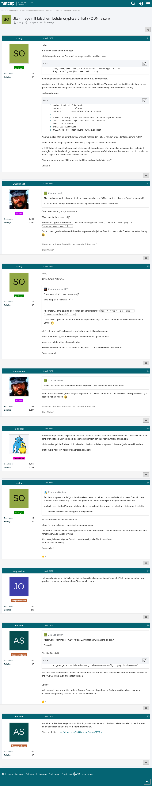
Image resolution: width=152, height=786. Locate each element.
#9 (148, 716)
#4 (148, 370)
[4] (47, 114)
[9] (47, 129)
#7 (148, 570)
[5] (47, 117)
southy (20, 22)
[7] (47, 123)
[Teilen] (148, 29)
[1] (47, 68)
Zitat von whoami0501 (58, 289)
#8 (148, 625)
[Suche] (133, 4)
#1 (148, 38)
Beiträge (7, 77)
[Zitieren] (146, 175)
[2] (47, 71)
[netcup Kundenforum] (17, 4)
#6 (148, 482)
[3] (47, 111)
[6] (47, 120)
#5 (148, 428)
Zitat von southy (56, 192)
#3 (148, 266)
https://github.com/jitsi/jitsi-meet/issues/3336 (79, 732)
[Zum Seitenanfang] (147, 782)
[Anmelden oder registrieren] (141, 3)
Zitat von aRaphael (57, 492)
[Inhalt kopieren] (144, 64)
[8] (47, 126)
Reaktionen (9, 73)
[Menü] (148, 4)
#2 (148, 183)
